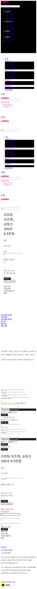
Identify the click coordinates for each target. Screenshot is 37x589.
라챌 (6, 10)
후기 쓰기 (4, 422)
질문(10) (4, 323)
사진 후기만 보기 (9, 417)
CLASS (11, 23)
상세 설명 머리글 (6, 315)
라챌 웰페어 (8, 41)
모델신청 (11, 16)
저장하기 (4, 414)
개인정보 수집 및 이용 (8, 403)
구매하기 (4, 449)
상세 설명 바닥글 (6, 319)
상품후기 (11, 35)
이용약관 (4, 547)
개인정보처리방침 (7, 550)
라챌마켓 (11, 33)
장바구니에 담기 (7, 503)
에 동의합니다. (14, 403)
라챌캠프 (11, 27)
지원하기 (11, 25)
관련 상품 (4, 326)
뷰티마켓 (11, 19)
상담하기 (11, 14)
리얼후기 (11, 17)
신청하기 (4, 529)
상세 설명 (4, 317)
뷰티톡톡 (11, 39)
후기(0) (3, 321)
